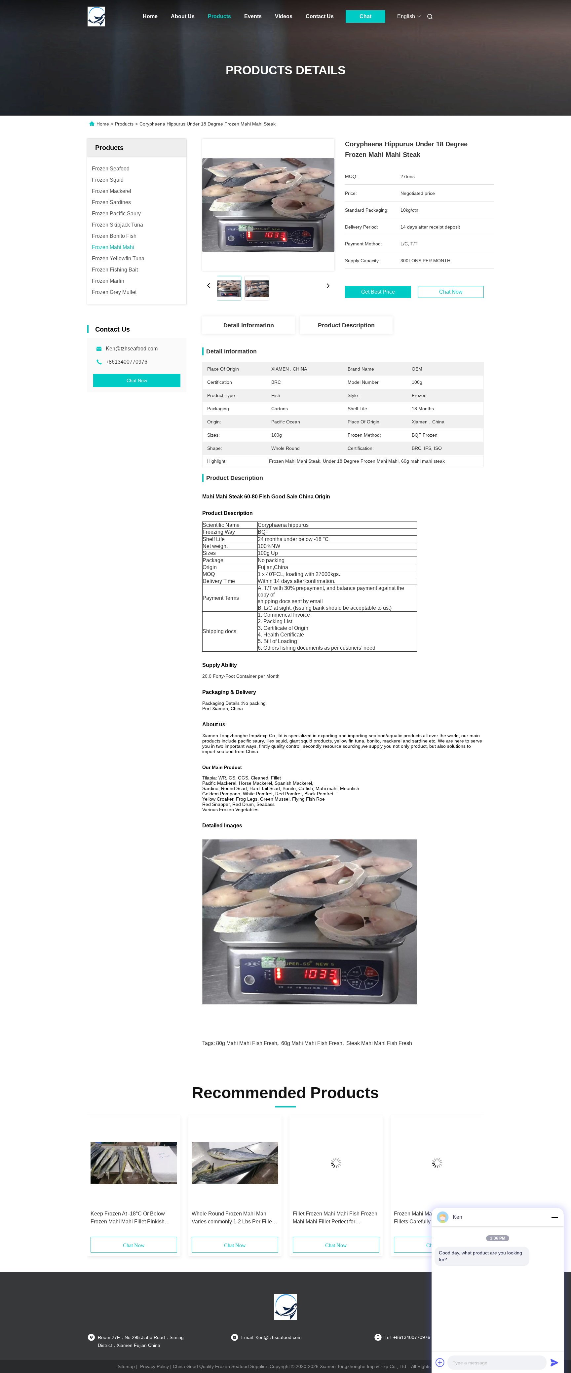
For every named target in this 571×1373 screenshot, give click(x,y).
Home (150, 16)
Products (219, 16)
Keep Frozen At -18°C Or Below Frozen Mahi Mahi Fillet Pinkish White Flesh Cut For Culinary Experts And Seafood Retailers (128, 1218)
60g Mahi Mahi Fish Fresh (311, 1043)
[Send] (554, 1362)
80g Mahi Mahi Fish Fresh (246, 1043)
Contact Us (320, 16)
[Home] (96, 16)
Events (253, 16)
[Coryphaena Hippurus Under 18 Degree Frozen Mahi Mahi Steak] (268, 205)
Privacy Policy (154, 1366)
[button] (99, 1178)
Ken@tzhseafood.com (132, 348)
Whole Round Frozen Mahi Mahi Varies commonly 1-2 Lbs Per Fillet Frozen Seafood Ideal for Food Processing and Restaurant (232, 1218)
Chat (365, 16)
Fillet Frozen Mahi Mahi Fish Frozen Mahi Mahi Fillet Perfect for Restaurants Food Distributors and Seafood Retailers (335, 1218)
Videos (283, 16)
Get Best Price (378, 292)
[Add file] (440, 1362)
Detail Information (248, 325)
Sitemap (126, 1366)
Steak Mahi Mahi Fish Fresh (379, 1043)
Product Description (346, 325)
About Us (183, 16)
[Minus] (554, 1217)
